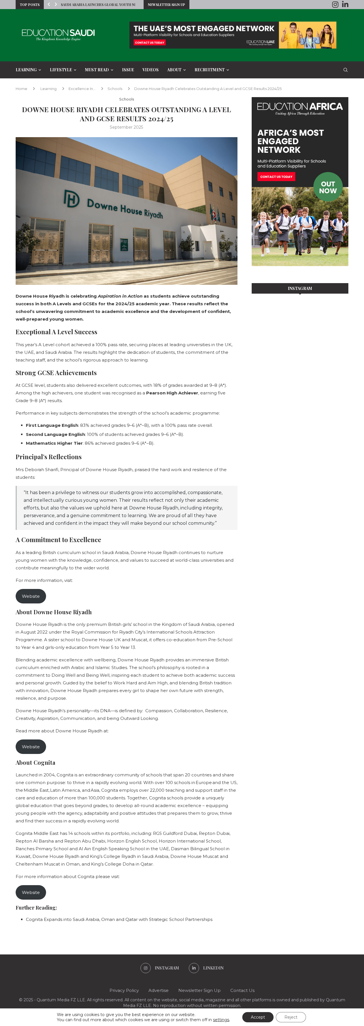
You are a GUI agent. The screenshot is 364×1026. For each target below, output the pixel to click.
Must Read (97, 69)
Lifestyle (61, 69)
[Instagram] (335, 4)
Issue (128, 69)
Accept (258, 1017)
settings (221, 1019)
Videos (150, 69)
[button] (49, 4)
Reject (290, 1017)
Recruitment (210, 69)
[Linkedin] (345, 4)
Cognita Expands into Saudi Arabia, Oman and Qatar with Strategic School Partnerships (119, 919)
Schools (114, 88)
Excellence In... (82, 88)
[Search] (345, 70)
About (174, 69)
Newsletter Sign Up (166, 4)
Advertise (158, 990)
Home (21, 88)
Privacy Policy (124, 990)
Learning (26, 69)
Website (31, 596)
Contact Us (242, 990)
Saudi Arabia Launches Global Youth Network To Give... (114, 4)
